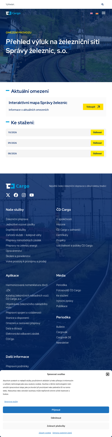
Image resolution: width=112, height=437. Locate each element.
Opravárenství (14, 250)
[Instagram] (24, 195)
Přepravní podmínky (17, 366)
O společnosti (64, 219)
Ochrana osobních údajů (62, 433)
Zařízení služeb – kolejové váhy (23, 235)
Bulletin (60, 326)
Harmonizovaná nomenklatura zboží (27, 285)
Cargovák (61, 332)
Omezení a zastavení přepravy (23, 323)
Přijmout (56, 410)
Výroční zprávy (64, 300)
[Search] (102, 4)
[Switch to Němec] (97, 13)
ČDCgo (10, 339)
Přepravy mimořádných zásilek (23, 240)
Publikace (61, 306)
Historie (60, 224)
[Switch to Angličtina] (91, 13)
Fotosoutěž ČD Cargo (68, 290)
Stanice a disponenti (17, 317)
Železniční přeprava (17, 219)
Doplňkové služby (16, 229)
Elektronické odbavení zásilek (22, 333)
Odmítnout (56, 418)
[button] (107, 374)
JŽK (8, 290)
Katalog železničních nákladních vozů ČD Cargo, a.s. (27, 297)
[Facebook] (16, 195)
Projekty (61, 240)
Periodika (61, 285)
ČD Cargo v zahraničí (68, 229)
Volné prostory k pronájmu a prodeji (26, 261)
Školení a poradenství (18, 256)
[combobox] (52, 4)
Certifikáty (62, 235)
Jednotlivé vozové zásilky (20, 224)
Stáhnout (97, 132)
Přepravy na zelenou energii (21, 245)
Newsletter (62, 342)
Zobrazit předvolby (56, 426)
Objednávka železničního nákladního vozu (26, 306)
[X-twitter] (8, 195)
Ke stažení (62, 295)
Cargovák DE (63, 337)
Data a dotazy (14, 328)
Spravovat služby (11, 402)
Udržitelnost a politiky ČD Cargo (74, 245)
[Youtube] (31, 195)
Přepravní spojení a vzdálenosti (23, 312)
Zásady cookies (45, 433)
